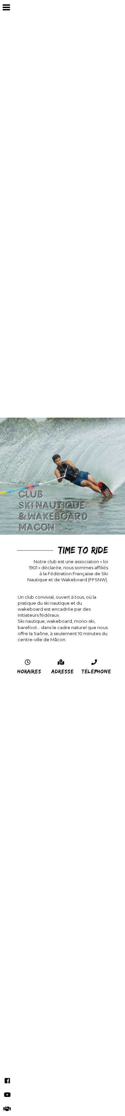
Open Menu (6, 7)
